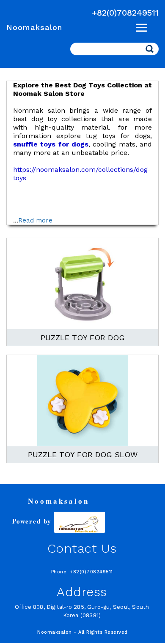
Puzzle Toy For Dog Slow (83, 454)
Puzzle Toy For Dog (83, 337)
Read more (35, 220)
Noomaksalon (34, 27)
